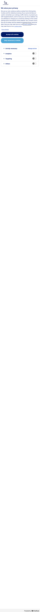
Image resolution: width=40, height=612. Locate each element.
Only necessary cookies (12, 40)
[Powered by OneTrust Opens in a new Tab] (31, 611)
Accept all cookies (12, 34)
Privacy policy (27, 24)
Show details (5, 29)
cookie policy (18, 26)
